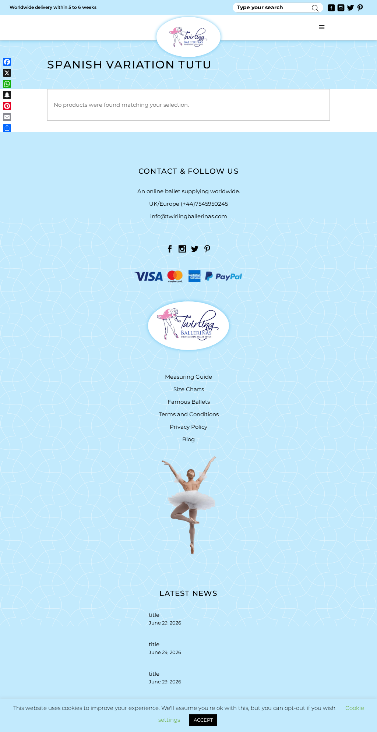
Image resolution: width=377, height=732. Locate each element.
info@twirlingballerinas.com (188, 216)
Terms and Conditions (189, 414)
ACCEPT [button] (203, 720)
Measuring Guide (188, 376)
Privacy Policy (188, 426)
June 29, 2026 (165, 623)
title (154, 614)
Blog (188, 439)
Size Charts (188, 389)
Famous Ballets (189, 401)
